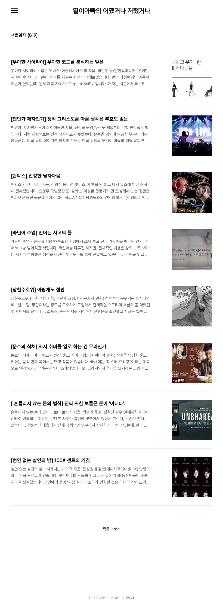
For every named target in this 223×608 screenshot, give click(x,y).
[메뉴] (14, 10)
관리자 (130, 598)
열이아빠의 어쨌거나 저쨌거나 (111, 11)
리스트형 (209, 36)
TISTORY (113, 598)
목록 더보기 (111, 529)
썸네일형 (201, 36)
